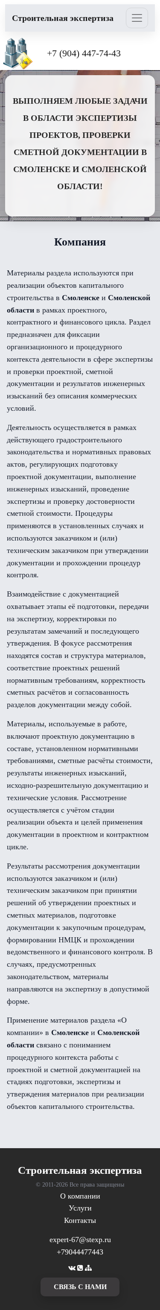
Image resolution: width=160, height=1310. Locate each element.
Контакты (80, 1220)
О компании (80, 1196)
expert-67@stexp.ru (80, 1239)
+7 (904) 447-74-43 (84, 53)
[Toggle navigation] (137, 18)
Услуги (80, 1208)
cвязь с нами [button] (80, 1286)
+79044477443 (80, 1252)
